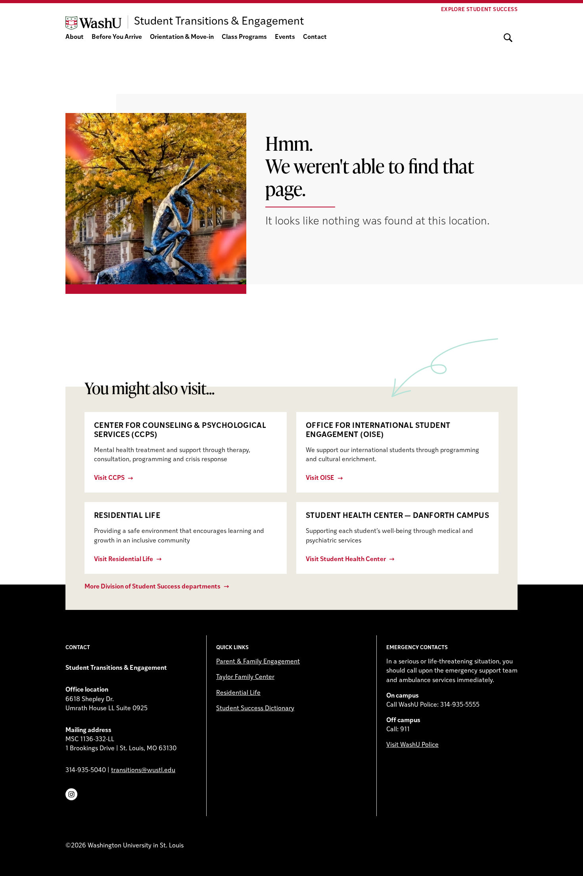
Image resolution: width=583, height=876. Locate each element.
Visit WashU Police (412, 745)
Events (285, 37)
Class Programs (244, 37)
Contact (315, 37)
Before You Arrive (117, 37)
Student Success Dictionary (255, 708)
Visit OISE (320, 478)
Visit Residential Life (123, 559)
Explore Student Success (479, 9)
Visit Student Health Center (346, 559)
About (74, 37)
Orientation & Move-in (182, 37)
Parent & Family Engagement (258, 662)
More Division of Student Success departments (152, 587)
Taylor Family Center (245, 677)
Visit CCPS (109, 478)
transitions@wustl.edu (143, 770)
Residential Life (238, 693)
